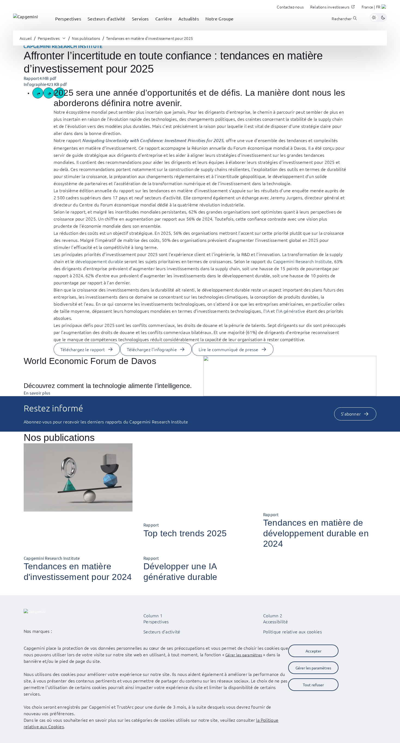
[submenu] (68, 24)
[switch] (378, 17)
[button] (374, 7)
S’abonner (351, 414)
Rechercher (342, 18)
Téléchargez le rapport (82, 349)
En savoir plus (37, 392)
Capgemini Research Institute (302, 261)
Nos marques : (38, 631)
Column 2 (272, 615)
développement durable (99, 261)
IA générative (291, 311)
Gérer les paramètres (243, 654)
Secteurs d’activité (161, 631)
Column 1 (152, 615)
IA (267, 311)
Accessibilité (275, 621)
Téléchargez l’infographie (152, 349)
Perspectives (156, 621)
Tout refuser (313, 684)
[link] (25, 17)
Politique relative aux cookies (292, 631)
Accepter (313, 650)
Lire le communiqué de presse (229, 349)
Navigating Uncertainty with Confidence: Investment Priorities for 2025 (152, 140)
